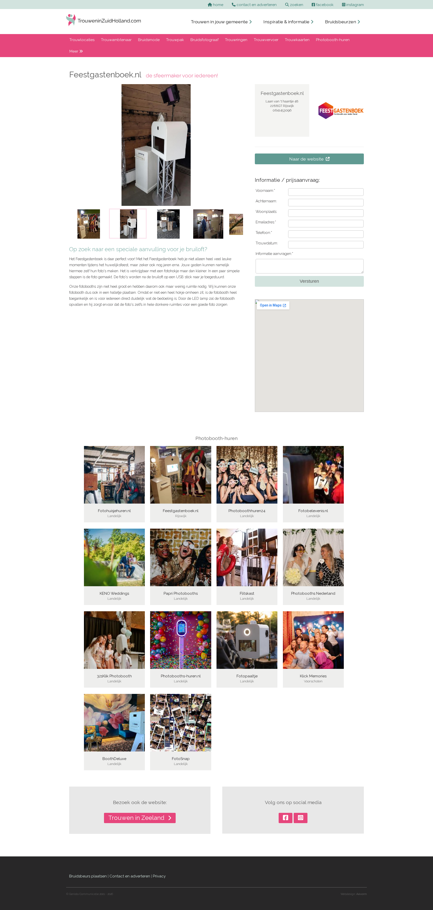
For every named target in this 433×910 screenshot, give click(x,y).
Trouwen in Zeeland (137, 817)
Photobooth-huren (333, 40)
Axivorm (361, 894)
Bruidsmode (149, 40)
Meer (74, 51)
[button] (76, 224)
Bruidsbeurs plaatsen (88, 876)
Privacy (159, 876)
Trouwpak (175, 40)
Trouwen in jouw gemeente (220, 21)
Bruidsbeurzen (341, 21)
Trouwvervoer (266, 40)
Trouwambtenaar (116, 40)
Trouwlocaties (81, 40)
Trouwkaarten (297, 40)
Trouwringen (236, 40)
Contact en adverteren (130, 876)
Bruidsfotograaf (204, 40)
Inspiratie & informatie (286, 21)
